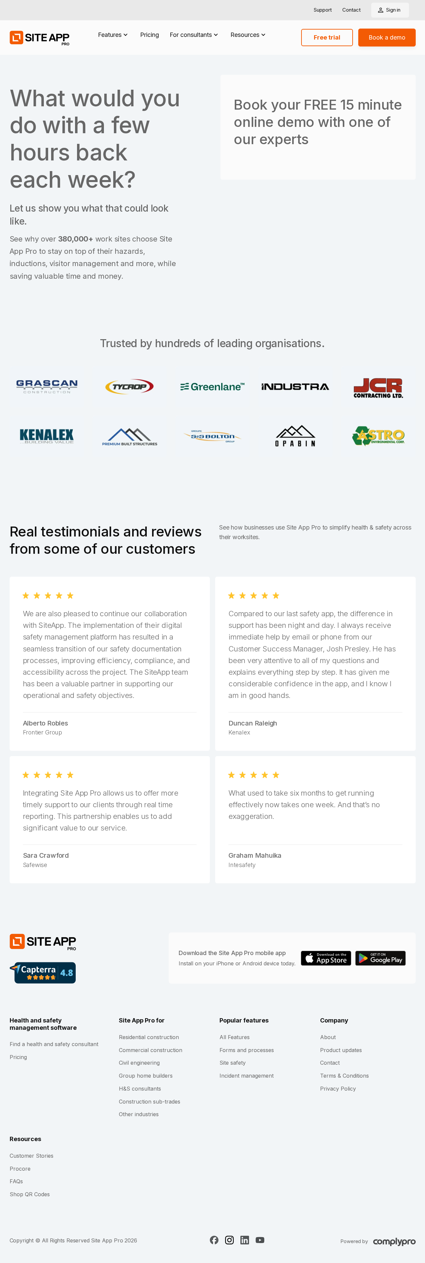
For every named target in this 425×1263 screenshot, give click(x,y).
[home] (39, 38)
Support (323, 10)
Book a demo (387, 37)
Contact (351, 10)
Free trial (327, 37)
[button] (113, 35)
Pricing (149, 35)
